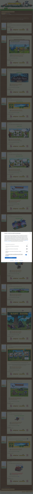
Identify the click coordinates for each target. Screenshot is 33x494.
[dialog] (16, 247)
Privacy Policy (21, 260)
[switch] (26, 246)
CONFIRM (10, 257)
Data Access (16, 260)
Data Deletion (12, 260)
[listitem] (16, 244)
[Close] (30, 233)
